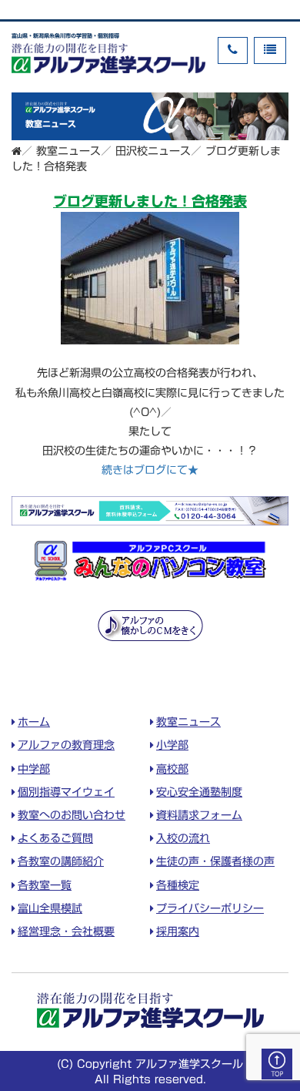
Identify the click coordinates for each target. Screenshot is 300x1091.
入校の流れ (183, 838)
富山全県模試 (50, 908)
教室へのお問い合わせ (71, 815)
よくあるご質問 (55, 838)
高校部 (172, 769)
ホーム (34, 722)
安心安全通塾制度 (199, 792)
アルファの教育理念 (66, 745)
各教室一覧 (45, 885)
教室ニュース (188, 722)
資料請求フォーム (199, 815)
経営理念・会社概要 (66, 931)
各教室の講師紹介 (61, 861)
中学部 (34, 769)
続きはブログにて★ (150, 470)
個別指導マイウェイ (66, 792)
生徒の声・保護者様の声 (215, 861)
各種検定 (177, 885)
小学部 (172, 745)
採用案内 (177, 931)
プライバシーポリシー (210, 908)
